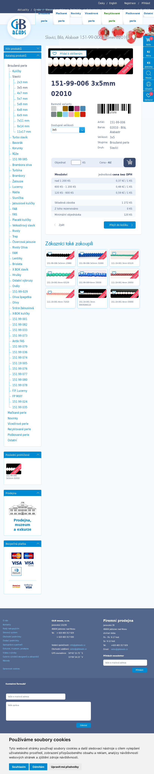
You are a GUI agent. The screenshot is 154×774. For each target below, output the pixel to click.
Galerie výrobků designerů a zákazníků (21, 656)
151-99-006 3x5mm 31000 (91, 263)
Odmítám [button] (38, 766)
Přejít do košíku (118, 225)
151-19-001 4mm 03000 (122, 301)
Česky (101, 3)
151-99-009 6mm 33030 (90, 282)
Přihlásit (146, 3)
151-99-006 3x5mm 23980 (59, 263)
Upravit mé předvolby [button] (65, 766)
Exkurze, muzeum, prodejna (16, 648)
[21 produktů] (59, 108)
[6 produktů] (77, 114)
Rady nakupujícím (11, 628)
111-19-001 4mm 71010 (58, 301)
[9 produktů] (65, 114)
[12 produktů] (59, 114)
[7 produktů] (71, 114)
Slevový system (10, 632)
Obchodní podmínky (12, 636)
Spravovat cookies (11, 668)
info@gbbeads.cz (77, 645)
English (113, 3)
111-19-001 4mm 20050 (122, 282)
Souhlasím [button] (19, 766)
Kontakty (7, 624)
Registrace (130, 3)
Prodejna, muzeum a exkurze (22, 524)
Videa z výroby (10, 652)
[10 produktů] (82, 114)
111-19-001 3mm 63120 (122, 263)
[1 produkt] (53, 108)
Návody (6, 660)
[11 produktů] (65, 108)
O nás (5, 620)
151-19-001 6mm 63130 (58, 282)
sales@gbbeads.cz (78, 648)
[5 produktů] (71, 108)
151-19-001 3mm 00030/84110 (87, 303)
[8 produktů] (82, 108)
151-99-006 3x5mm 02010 (13, 477)
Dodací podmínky (11, 640)
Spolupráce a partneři (13, 644)
